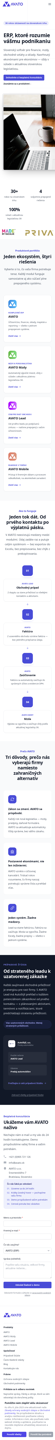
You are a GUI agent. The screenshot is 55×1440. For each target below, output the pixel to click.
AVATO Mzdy (10, 1336)
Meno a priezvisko (13, 1217)
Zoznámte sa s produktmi (17, 83)
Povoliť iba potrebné (41, 1434)
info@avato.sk (16, 1162)
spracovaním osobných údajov (38, 1294)
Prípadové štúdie (12, 1355)
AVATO (7, 1332)
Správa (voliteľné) (12, 1258)
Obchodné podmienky (14, 1383)
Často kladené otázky (14, 1359)
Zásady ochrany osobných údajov (21, 1410)
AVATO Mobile (10, 1344)
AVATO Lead (9, 1340)
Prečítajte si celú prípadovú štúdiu (25, 1083)
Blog (6, 1364)
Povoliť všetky (14, 1434)
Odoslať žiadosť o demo (27, 1285)
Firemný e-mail (12, 1230)
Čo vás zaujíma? (11, 1244)
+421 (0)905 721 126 (20, 1156)
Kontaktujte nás (11, 1368)
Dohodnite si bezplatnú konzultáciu (24, 77)
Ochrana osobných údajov (16, 1379)
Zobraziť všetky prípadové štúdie (28, 1095)
